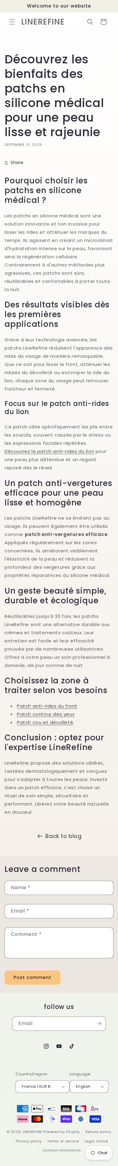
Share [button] (17, 162)
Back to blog (63, 836)
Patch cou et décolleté (45, 722)
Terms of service (63, 1141)
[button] (12, 21)
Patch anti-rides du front (47, 706)
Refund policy (98, 1131)
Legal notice (96, 1141)
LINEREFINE (32, 1131)
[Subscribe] (99, 1024)
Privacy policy (29, 1141)
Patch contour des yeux (45, 714)
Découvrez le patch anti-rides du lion (49, 451)
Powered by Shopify (61, 1131)
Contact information (62, 1150)
